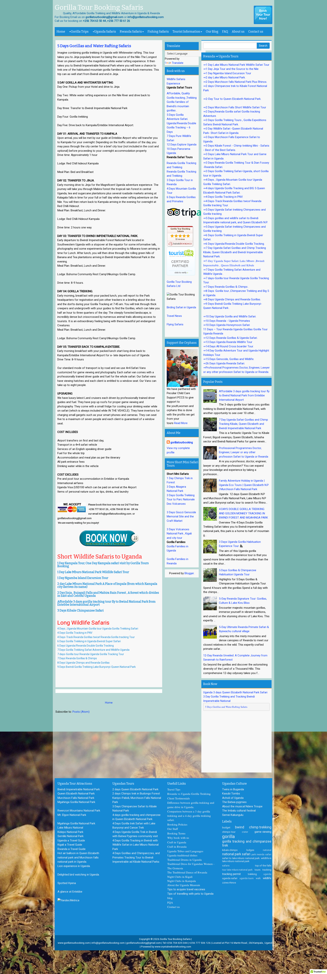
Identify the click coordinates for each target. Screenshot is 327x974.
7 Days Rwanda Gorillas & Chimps (77, 658)
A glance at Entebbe (70, 891)
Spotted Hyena (67, 883)
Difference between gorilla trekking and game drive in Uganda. (190, 805)
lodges (250, 849)
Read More (181, 423)
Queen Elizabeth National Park (76, 793)
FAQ (225, 31)
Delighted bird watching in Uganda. (79, 874)
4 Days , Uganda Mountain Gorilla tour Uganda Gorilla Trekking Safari (97, 628)
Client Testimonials (178, 798)
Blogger (189, 573)
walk (258, 878)
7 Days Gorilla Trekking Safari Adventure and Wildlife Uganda (93, 649)
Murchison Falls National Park (76, 798)
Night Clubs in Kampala (181, 881)
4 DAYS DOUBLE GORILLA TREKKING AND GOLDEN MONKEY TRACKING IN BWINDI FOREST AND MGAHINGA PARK (243, 513)
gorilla (228, 836)
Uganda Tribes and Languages (185, 851)
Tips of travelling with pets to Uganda (190, 893)
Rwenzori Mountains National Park (79, 810)
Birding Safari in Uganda (181, 307)
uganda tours (247, 878)
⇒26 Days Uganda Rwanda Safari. (224, 363)
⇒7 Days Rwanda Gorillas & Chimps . (226, 286)
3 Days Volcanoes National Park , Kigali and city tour (179, 534)
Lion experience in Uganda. (74, 866)
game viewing (263, 831)
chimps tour (228, 831)
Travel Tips (173, 789)
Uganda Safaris (105, 31)
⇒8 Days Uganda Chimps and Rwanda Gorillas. (232, 299)
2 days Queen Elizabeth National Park (135, 789)
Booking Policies (177, 824)
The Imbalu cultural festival (239, 810)
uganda (267, 874)
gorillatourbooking (182, 442)
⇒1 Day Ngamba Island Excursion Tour (227, 73)
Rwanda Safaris (131, 31)
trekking (252, 874)
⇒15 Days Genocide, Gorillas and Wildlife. (228, 359)
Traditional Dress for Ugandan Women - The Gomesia (190, 866)
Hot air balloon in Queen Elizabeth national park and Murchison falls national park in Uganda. (78, 857)
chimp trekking (260, 827)
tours (257, 869)
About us (238, 31)
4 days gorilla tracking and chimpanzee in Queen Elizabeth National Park (136, 817)
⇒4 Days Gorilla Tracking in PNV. (223, 196)
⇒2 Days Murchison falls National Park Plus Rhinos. (235, 82)
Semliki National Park (70, 836)
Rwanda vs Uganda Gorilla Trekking (189, 794)
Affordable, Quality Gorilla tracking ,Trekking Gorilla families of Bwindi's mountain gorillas (182, 102)
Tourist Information (186, 31)
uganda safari (229, 878)
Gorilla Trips (80, 31)
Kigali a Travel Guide (70, 844)
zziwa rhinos (229, 882)
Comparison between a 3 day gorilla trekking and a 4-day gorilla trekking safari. (189, 815)
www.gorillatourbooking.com (74, 942)
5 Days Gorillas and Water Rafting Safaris (94, 46)
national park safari (236, 854)
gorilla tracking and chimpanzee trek (246, 843)
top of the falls (263, 865)
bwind (239, 827)
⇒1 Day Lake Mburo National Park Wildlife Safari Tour (236, 64)
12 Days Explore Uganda (181, 144)
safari (268, 854)
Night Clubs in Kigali (179, 877)
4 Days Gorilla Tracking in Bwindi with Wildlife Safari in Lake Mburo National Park (135, 845)
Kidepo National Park (70, 832)
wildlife (267, 878)
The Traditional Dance (180, 872)
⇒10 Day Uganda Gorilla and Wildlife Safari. (229, 316)
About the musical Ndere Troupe (242, 806)
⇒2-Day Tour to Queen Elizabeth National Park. (232, 99)
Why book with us (178, 838)
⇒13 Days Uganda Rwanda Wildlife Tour (227, 342)
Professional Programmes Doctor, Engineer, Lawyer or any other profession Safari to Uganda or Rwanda (243, 452)
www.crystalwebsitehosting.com (173, 946)
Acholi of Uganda (233, 798)
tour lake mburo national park (237, 870)
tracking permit (231, 874)
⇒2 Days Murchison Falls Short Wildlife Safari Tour (234, 107)
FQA (170, 902)
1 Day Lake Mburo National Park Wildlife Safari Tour (93, 572)
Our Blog (212, 31)
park (253, 854)
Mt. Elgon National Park (72, 815)
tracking (266, 869)
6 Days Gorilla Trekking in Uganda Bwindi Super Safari (89, 641)
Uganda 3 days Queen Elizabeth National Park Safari (235, 692)
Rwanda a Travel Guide (72, 849)
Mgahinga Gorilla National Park (76, 802)
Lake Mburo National (70, 827)
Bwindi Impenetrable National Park (79, 789)
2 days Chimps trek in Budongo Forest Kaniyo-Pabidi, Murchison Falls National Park (136, 798)
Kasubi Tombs (231, 793)
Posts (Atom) (81, 711)
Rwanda (202, 872)
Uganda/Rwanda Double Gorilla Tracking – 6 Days (181, 128)
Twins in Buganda (233, 789)
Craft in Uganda (176, 842)
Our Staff (172, 829)
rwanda (260, 854)
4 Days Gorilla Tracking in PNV (74, 632)
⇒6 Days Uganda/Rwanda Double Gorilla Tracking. (234, 243)
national (267, 850)
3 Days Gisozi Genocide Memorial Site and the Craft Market (181, 517)
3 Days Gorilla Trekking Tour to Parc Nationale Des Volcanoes (181, 499)
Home (61, 31)
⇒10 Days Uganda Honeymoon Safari (226, 325)
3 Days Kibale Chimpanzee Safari (80, 610)
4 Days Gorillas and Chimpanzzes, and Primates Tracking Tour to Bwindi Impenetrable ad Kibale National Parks (136, 857)
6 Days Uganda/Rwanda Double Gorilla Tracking (85, 645)
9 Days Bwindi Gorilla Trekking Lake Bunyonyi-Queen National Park (96, 666)
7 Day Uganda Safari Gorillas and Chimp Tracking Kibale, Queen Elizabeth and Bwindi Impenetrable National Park (243, 424)
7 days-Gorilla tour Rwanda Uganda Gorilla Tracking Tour (91, 654)
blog (170, 898)
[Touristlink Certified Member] (181, 261)
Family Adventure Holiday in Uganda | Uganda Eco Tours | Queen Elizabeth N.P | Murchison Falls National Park (244, 485)
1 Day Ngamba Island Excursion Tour (82, 578)
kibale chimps (229, 849)
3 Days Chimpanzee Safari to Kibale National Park (134, 808)
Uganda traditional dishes (182, 855)
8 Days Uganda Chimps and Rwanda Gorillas (83, 662)
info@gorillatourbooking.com (108, 942)
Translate (177, 63)
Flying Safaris (175, 324)
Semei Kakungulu (232, 815)
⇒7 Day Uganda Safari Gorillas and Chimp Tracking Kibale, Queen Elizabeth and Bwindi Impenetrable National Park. (234, 252)
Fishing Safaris (158, 31)
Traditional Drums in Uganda (184, 860)
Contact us (255, 31)
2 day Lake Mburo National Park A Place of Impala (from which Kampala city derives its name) (107, 585)
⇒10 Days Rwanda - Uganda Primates (226, 321)
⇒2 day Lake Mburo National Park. (224, 77)
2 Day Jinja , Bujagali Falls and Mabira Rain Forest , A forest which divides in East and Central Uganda (108, 594)
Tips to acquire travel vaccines (186, 889)
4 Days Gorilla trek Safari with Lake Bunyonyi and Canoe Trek (133, 826)
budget (226, 827)
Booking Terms (176, 833)
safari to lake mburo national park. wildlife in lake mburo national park (246, 860)
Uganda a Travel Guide (71, 840)
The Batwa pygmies (234, 802)
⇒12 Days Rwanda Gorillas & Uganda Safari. (230, 338)
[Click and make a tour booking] (263, 15)
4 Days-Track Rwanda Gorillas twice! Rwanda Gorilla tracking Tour (96, 637)
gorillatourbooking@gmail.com (143, 942)
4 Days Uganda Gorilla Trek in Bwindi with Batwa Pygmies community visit (135, 834)
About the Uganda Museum (183, 885)
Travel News (174, 316)
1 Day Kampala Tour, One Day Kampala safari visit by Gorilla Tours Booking (103, 564)
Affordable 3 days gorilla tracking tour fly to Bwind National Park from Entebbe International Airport (106, 603)
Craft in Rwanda (177, 846)
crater (245, 832)
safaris (226, 865)
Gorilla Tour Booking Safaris (99, 7)
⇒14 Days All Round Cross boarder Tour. (228, 346)
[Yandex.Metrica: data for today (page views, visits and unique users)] (68, 900)
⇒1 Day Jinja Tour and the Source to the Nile (230, 69)
